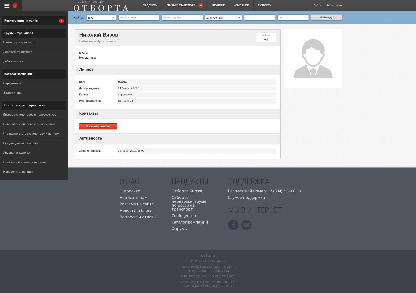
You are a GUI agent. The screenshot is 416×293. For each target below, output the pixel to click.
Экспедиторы (12, 92)
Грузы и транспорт (18, 33)
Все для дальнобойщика (20, 143)
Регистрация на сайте (21, 20)
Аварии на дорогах (16, 152)
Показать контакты (98, 126)
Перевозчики (12, 83)
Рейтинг (218, 5)
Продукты (150, 5)
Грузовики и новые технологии (25, 162)
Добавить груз (13, 61)
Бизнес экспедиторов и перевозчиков (29, 114)
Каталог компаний (18, 74)
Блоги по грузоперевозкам (25, 105)
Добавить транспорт (17, 51)
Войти (317, 5)
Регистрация (334, 5)
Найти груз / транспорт (19, 42)
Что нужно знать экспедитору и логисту (31, 133)
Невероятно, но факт (18, 171)
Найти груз (327, 17)
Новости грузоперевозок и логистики (29, 124)
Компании (241, 5)
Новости (264, 5)
